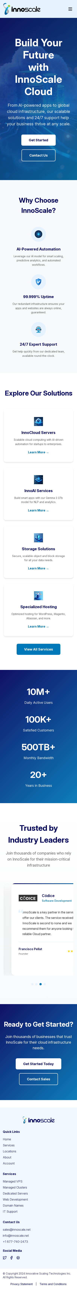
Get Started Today (38, 1064)
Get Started (38, 140)
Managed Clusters (15, 1187)
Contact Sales (38, 1079)
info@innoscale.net (16, 1235)
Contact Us (38, 155)
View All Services (38, 649)
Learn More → (38, 452)
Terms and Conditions (53, 1284)
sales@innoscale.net (16, 1229)
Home (7, 1139)
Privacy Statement (21, 1284)
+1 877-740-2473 (15, 1241)
